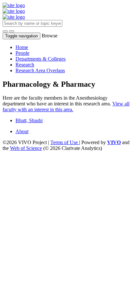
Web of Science (26, 148)
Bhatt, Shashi (29, 120)
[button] (5, 31)
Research (24, 64)
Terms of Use (64, 142)
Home (21, 47)
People (22, 53)
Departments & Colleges (40, 59)
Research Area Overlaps (40, 70)
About (21, 131)
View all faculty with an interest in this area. (66, 106)
